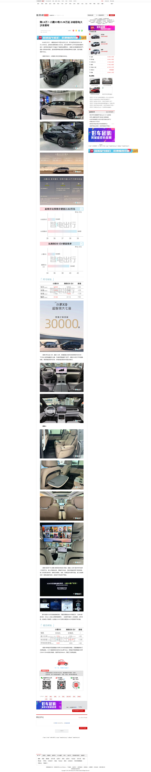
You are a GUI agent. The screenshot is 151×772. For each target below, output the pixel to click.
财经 (46, 3)
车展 (63, 1)
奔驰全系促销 (94, 85)
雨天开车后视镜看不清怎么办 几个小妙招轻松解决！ (100, 115)
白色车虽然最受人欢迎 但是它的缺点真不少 (100, 119)
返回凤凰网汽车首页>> (78, 710)
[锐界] (95, 52)
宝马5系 (79, 758)
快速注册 (107, 1)
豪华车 (54, 755)
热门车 (38, 755)
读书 (74, 3)
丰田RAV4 (93, 62)
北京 (43, 1)
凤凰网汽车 (41, 15)
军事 (90, 3)
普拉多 (39, 761)
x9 (59, 696)
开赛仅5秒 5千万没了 (95, 121)
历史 (86, 3)
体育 (54, 3)
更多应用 (49, 1)
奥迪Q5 (92, 69)
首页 (38, 3)
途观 (92, 56)
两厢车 (49, 755)
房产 (66, 3)
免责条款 (86, 767)
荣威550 (45, 763)
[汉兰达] (95, 37)
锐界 (102, 49)
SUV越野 (59, 755)
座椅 (55, 696)
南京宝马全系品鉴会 (107, 94)
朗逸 (92, 72)
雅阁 (39, 758)
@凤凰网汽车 (72, 707)
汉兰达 (102, 34)
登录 (102, 1)
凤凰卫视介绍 (102, 767)
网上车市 (45, 32)
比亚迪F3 (50, 761)
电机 (51, 696)
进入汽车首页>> (110, 112)
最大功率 (69, 696)
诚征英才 (74, 767)
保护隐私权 (80, 767)
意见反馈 (96, 767)
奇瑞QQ (40, 763)
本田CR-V (103, 42)
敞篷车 (83, 755)
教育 (78, 3)
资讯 (42, 3)
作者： (67, 707)
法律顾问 (91, 767)
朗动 (65, 761)
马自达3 (60, 761)
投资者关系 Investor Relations (60, 767)
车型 (46, 696)
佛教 (102, 3)
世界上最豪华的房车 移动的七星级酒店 (99, 117)
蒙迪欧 (47, 758)
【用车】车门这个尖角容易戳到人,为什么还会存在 (101, 97)
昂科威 (92, 59)
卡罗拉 (44, 761)
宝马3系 (53, 758)
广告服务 (69, 767)
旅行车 (69, 755)
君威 (43, 758)
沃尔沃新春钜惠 (107, 85)
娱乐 (50, 3)
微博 (56, 1)
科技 (70, 3)
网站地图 (112, 1)
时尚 (58, 3)
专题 (66, 1)
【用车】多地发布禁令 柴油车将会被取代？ (99, 99)
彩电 (63, 696)
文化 (82, 3)
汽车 (62, 3)
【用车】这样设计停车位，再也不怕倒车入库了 (100, 101)
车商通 (70, 1)
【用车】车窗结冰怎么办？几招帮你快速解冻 (100, 107)
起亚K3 (58, 758)
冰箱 (51, 699)
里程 (74, 696)
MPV (64, 755)
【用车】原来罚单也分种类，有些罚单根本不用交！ (102, 105)
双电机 (79, 696)
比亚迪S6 (70, 761)
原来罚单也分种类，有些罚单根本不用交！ (100, 126)
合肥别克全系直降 (94, 94)
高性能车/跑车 (76, 755)
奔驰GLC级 (93, 67)
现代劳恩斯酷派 (78, 761)
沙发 (46, 699)
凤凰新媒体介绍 (49, 767)
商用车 (75, 1)
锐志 (84, 758)
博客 (94, 3)
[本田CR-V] (95, 44)
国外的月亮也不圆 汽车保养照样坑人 (99, 123)
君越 (55, 761)
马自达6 (73, 758)
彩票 (98, 3)
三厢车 (44, 755)
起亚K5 (68, 758)
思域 (63, 758)
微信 (59, 1)
